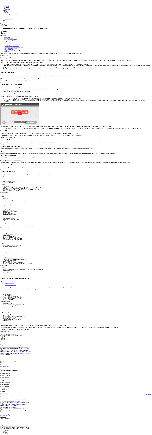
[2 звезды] (7, 335)
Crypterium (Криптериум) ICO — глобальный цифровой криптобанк (14, 347)
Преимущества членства (11, 44)
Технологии (5, 21)
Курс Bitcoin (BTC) (9, 19)
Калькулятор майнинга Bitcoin (11, 13)
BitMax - (5, 380)
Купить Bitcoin (3, 24)
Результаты (148, 394)
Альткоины (7, 9)
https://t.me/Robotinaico (9, 283)
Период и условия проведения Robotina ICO (12, 50)
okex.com (7, 384)
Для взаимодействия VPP (11, 48)
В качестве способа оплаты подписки (13, 43)
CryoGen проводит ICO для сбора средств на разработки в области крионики (16, 353)
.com (5, 0)
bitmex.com (8, 373)
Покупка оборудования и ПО (12, 46)
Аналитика (7, 17)
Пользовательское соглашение (6, 426)
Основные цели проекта (8, 38)
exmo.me (7, 386)
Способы (7, 11)
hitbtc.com (7, 389)
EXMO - (5, 386)
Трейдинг (5, 15)
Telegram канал (14, 329)
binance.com (8, 375)
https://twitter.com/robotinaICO (10, 285)
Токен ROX (5, 41)
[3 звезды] (11, 335)
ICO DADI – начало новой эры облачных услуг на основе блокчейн (14, 350)
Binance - (5, 375)
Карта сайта (5, 433)
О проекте (5, 431)
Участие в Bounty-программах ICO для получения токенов (12, 414)
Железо (6, 12)
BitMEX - (5, 373)
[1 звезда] (2, 335)
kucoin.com (7, 382)
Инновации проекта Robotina (9, 40)
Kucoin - (5, 382)
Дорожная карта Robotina (8, 49)
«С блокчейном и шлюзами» (11, 14)
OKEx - (5, 384)
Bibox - (5, 378)
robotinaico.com (12, 281)
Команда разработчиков (8, 37)
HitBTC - (5, 389)
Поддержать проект (7, 430)
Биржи (6, 16)
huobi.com (7, 377)
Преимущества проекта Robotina (10, 39)
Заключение (6, 51)
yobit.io (5, 387)
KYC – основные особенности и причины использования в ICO (13, 410)
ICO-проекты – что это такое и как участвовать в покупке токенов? (14, 401)
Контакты (5, 432)
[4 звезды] (15, 335)
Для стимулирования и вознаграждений (14, 47)
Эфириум (7, 8)
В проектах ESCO (9, 42)
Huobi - (5, 377)
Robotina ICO (3, 53)
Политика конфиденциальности (20, 426)
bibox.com (7, 378)
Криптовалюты (6, 6)
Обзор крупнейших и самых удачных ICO (8, 407)
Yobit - (4, 387)
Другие (3, 391)
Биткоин (7, 7)
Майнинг (5, 10)
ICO (4, 20)
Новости (4, 5)
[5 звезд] (20, 335)
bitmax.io (7, 380)
